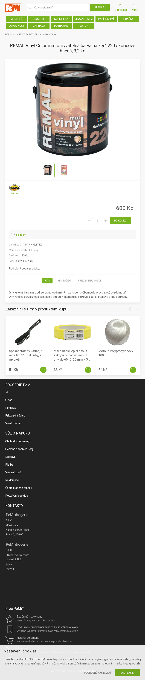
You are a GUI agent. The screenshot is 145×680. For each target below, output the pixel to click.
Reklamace (12, 480)
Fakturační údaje (15, 415)
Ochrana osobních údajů (19, 449)
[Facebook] (7, 392)
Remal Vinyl (50, 34)
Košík (135, 9)
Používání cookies (16, 495)
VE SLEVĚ (16, 18)
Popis (47, 280)
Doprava (10, 457)
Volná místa (12, 423)
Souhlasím (127, 672)
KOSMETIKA (61, 18)
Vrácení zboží (13, 472)
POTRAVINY (61, 25)
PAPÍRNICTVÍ (106, 18)
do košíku (120, 220)
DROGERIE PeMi (18, 385)
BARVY (84, 25)
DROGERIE (39, 18)
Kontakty (10, 407)
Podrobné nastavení (97, 672)
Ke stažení (64, 280)
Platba (9, 464)
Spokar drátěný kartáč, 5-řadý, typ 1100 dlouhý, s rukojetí (26, 355)
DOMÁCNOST (16, 25)
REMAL (38, 34)
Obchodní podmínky (17, 441)
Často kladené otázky (18, 488)
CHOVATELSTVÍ (83, 18)
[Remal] (14, 189)
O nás (8, 400)
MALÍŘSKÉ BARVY (23, 34)
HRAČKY (128, 18)
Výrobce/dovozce (90, 280)
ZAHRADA (39, 25)
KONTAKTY (14, 506)
